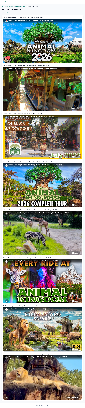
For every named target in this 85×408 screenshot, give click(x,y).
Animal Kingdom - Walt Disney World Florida (15, 6)
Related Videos (6, 12)
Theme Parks (70, 1)
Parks (3, 6)
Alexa (81, 1)
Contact (76, 1)
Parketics (4, 2)
